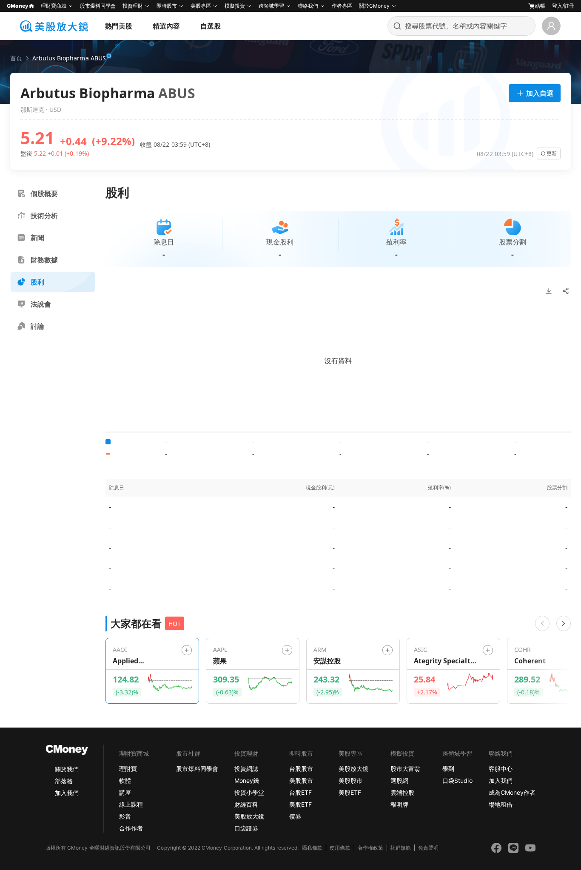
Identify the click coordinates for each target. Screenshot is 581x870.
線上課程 (131, 804)
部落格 (64, 781)
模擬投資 (235, 6)
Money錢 (246, 780)
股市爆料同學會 (98, 6)
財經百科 (246, 804)
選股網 (399, 780)
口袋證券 (246, 828)
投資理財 (132, 6)
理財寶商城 (53, 6)
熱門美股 (118, 26)
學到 (448, 768)
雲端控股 (402, 792)
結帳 (540, 6)
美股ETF (300, 804)
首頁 (16, 58)
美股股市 (301, 780)
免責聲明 (428, 847)
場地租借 (501, 804)
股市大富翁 (405, 768)
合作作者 (131, 828)
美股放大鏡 (249, 816)
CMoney (17, 6)
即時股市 (167, 6)
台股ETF (300, 792)
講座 (125, 792)
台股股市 (301, 768)
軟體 (125, 780)
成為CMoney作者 (512, 792)
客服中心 (501, 768)
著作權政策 (370, 847)
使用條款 (340, 847)
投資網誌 (246, 768)
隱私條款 (312, 847)
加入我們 (67, 792)
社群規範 (400, 847)
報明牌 (399, 804)
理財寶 (128, 768)
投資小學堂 (249, 792)
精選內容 (166, 26)
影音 (125, 816)
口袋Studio (457, 780)
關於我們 (67, 769)
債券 (295, 816)
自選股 (210, 26)
